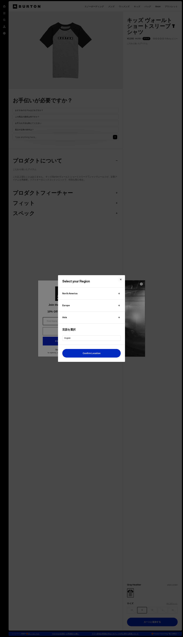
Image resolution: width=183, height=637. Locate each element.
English (67, 338)
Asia (64, 317)
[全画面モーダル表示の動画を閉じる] (120, 279)
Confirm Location (91, 353)
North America (69, 293)
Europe (66, 305)
